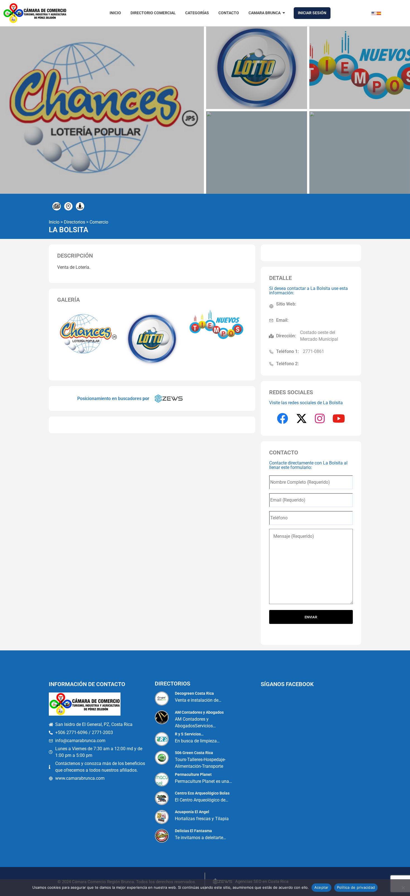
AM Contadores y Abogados (199, 712)
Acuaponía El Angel (192, 812)
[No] (403, 887)
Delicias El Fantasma (193, 831)
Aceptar (321, 887)
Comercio (99, 222)
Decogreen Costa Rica (194, 693)
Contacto (228, 13)
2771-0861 (313, 351)
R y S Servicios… (189, 734)
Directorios (74, 222)
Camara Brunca (265, 13)
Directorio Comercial (153, 13)
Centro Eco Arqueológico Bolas (202, 793)
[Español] (379, 13)
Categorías (197, 13)
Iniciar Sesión (312, 13)
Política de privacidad (356, 887)
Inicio (115, 13)
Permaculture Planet (193, 774)
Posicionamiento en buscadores (109, 398)
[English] (374, 13)
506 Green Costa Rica (194, 752)
